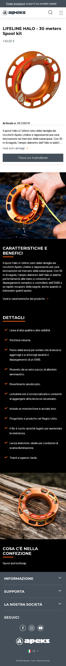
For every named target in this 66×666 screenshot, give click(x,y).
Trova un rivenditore (33, 158)
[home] (33, 642)
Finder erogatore (15, 3)
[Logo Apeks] (14, 12)
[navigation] (33, 580)
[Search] (50, 13)
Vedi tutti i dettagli (14, 148)
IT (34, 651)
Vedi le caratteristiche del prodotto (24, 298)
